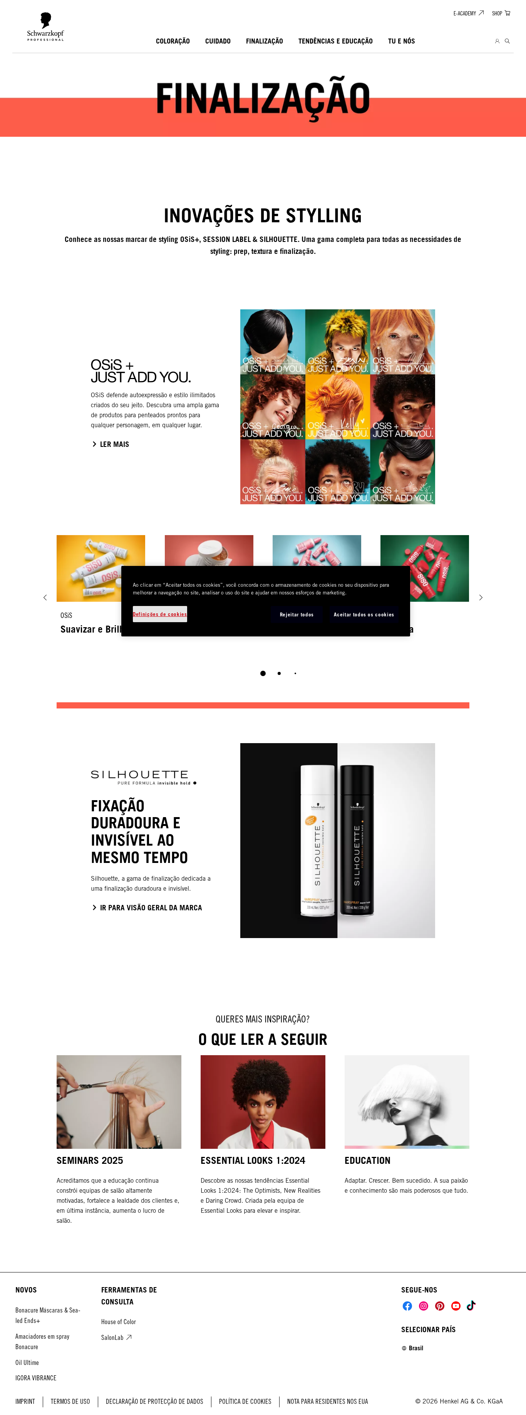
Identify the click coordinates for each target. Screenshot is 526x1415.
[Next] (481, 597)
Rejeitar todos (297, 614)
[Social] (407, 1306)
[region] (265, 601)
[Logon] (497, 41)
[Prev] (45, 597)
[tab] (263, 673)
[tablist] (263, 673)
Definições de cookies (160, 614)
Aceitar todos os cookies (364, 614)
